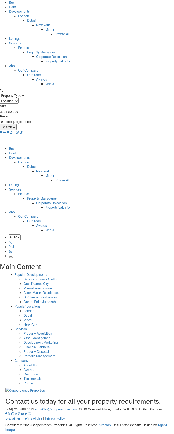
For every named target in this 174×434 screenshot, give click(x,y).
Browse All (61, 34)
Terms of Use (32, 418)
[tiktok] (21, 132)
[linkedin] (4, 132)
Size (3, 106)
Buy (11, 2)
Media (49, 83)
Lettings (14, 38)
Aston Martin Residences (41, 292)
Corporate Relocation (51, 56)
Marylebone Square (38, 288)
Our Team (34, 74)
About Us (30, 365)
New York (43, 25)
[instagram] (11, 132)
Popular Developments (30, 274)
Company (21, 360)
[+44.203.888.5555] (10, 242)
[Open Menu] (11, 257)
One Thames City (36, 283)
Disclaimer (12, 418)
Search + (8, 127)
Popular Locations (27, 306)
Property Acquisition (38, 333)
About (13, 65)
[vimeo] (8, 132)
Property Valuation (58, 61)
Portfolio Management (39, 356)
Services (15, 43)
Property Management (43, 52)
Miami (49, 29)
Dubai (31, 20)
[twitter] (9, 413)
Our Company (28, 70)
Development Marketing (41, 342)
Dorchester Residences (40, 297)
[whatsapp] (17, 132)
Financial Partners (37, 347)
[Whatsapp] (10, 251)
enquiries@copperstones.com (56, 409)
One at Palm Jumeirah (40, 301)
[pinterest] (19, 413)
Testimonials (32, 378)
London (23, 16)
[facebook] (14, 132)
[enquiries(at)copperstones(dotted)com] (11, 246)
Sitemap (105, 425)
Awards (41, 79)
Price (4, 116)
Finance (24, 47)
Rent (12, 7)
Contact (29, 383)
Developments (19, 11)
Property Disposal (36, 351)
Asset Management (37, 338)
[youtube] (1, 132)
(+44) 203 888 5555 (19, 409)
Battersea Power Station (41, 279)
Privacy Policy (55, 418)
